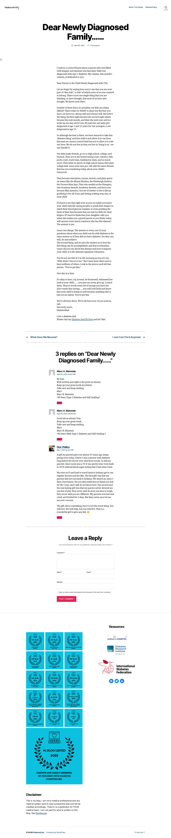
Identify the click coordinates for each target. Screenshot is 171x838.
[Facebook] (111, 681)
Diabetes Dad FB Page (82, 319)
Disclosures (41, 813)
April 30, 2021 (79, 45)
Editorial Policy (151, 7)
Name (59, 572)
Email (88, 572)
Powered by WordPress (55, 832)
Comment (61, 553)
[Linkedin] (122, 681)
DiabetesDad (38, 832)
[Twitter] (116, 681)
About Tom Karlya (136, 7)
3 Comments (95, 45)
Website (59, 582)
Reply (59, 403)
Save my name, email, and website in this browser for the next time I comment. (85, 592)
